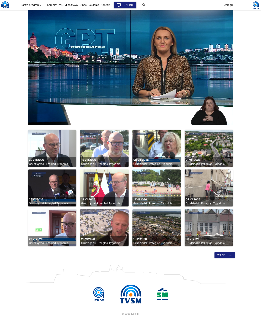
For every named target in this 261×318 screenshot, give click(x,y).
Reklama (93, 5)
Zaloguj (228, 5)
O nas (83, 5)
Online (125, 5)
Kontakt (105, 5)
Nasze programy (32, 5)
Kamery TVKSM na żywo (62, 5)
